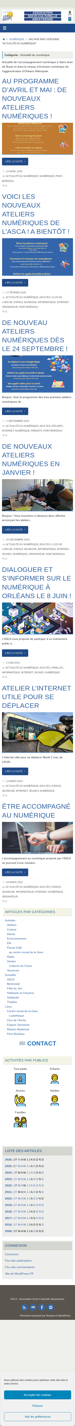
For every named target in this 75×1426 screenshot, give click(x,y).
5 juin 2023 (13, 662)
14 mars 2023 (14, 781)
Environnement (16, 938)
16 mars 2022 (14, 882)
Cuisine (11, 929)
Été (9, 943)
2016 (8, 1224)
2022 (8, 1185)
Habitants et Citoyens (20, 993)
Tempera (51, 1315)
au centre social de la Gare (26, 952)
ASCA (10, 979)
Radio (10, 956)
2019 (8, 1205)
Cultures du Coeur (20, 965)
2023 (8, 1179)
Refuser (37, 1405)
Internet (63, 302)
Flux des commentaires (20, 1267)
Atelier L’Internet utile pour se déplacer (36, 696)
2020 (8, 1198)
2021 (8, 1192)
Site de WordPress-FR (19, 1273)
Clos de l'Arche (16, 1020)
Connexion (12, 1254)
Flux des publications (18, 1260)
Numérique (16, 39)
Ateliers (57, 426)
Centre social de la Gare (22, 1011)
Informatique (47, 302)
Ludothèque (16, 1015)
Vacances (13, 970)
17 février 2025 (16, 292)
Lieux (8, 1006)
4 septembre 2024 (17, 421)
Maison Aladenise (18, 1029)
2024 (8, 1172)
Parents (36, 430)
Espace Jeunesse (25, 302)
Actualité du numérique (22, 176)
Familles (57, 667)
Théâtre (12, 1002)
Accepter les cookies (37, 1395)
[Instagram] (50, 1307)
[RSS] (24, 1307)
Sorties (11, 961)
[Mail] (33, 1307)
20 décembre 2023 (18, 539)
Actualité (10, 975)
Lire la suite (14, 161)
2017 (8, 1218)
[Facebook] (42, 1307)
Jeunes (7, 554)
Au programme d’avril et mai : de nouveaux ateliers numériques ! (34, 98)
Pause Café (14, 947)
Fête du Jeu (14, 988)
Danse (11, 934)
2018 (8, 1211)
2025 (8, 1166)
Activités (10, 920)
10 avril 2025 (14, 171)
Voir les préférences (38, 1416)
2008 (8, 1231)
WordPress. (64, 1315)
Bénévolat (13, 983)
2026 (8, 1159)
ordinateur (10, 307)
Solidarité (13, 997)
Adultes (44, 297)
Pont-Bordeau (28, 307)
